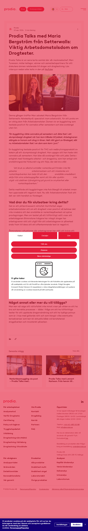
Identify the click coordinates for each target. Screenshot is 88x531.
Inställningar (61, 525)
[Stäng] (85, 524)
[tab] (20, 235)
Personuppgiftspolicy (19, 528)
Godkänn (77, 525)
